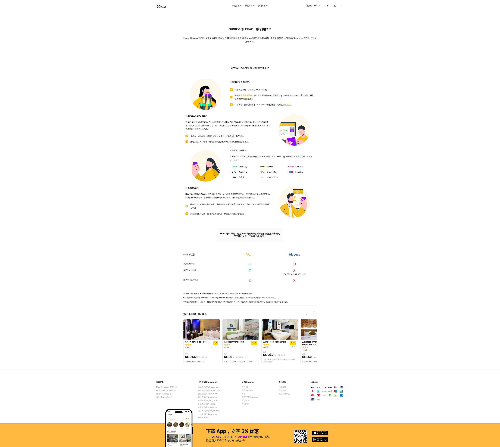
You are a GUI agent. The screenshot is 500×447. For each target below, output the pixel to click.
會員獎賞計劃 (246, 95)
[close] (333, 429)
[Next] (314, 314)
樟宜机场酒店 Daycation (208, 400)
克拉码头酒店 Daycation (208, 410)
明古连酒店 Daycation (207, 394)
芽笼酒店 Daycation (206, 404)
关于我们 (245, 387)
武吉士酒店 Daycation (207, 397)
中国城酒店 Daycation (207, 407)
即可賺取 (287, 104)
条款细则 (282, 390)
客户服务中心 (247, 390)
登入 (335, 6)
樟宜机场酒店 (203, 417)
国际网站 (245, 404)
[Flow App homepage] (161, 5)
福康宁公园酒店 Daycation (209, 390)
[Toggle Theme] (327, 5)
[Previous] (306, 314)
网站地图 (245, 400)
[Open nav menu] (341, 5)
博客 (243, 394)
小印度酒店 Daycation (207, 414)
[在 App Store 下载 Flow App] (320, 433)
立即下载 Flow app (250, 397)
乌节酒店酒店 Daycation (208, 387)
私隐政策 (282, 387)
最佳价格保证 (284, 394)
